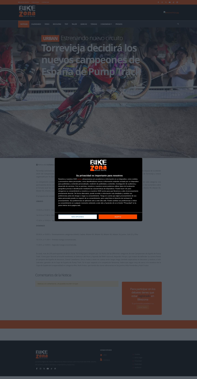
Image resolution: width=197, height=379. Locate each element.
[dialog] (98, 189)
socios (79, 179)
